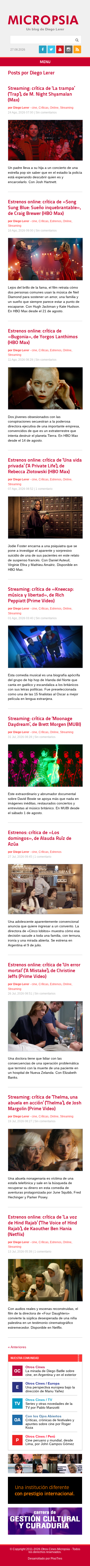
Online (54, 107)
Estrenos (55, 221)
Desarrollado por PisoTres (45, 1558)
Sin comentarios (46, 112)
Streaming (66, 107)
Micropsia (43, 20)
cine (34, 107)
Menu (45, 62)
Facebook (43, 49)
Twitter (51, 49)
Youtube (60, 49)
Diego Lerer (21, 107)
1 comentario (44, 489)
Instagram (68, 49)
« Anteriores (17, 1347)
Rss (77, 49)
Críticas (43, 107)
